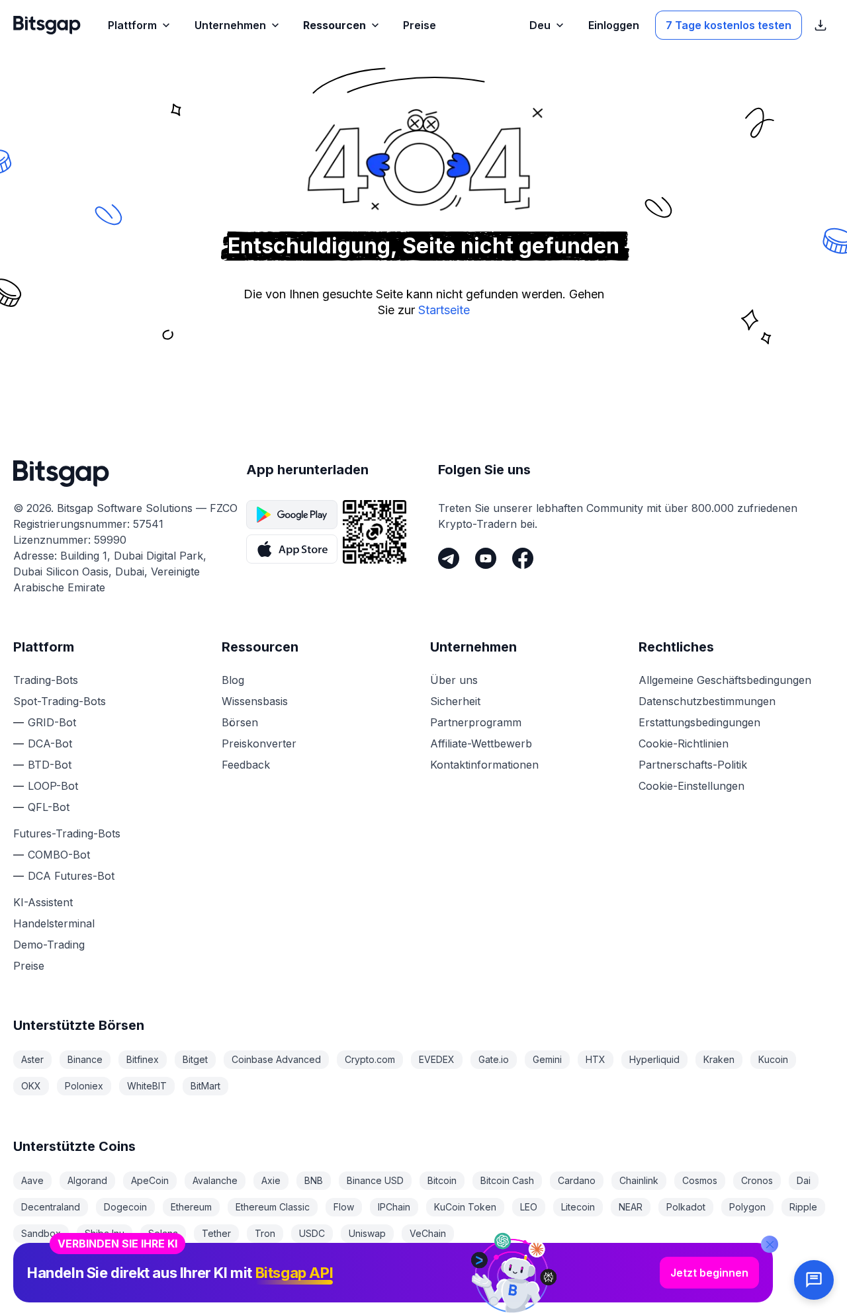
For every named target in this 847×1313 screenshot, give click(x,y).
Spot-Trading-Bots (59, 701)
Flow (344, 1206)
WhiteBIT (147, 1085)
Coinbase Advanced (276, 1059)
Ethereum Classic (273, 1206)
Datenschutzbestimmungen (707, 701)
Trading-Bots (45, 680)
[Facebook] (522, 558)
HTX (595, 1059)
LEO (528, 1206)
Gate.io (493, 1059)
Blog (233, 680)
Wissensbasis (255, 701)
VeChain (428, 1233)
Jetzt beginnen (709, 1272)
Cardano (577, 1180)
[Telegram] (448, 558)
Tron (265, 1233)
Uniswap (367, 1233)
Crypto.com (370, 1059)
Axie (271, 1180)
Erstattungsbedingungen (699, 722)
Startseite (444, 310)
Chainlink (638, 1180)
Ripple (803, 1206)
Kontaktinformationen (484, 764)
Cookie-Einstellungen (691, 785)
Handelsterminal (54, 923)
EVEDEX (437, 1059)
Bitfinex (142, 1059)
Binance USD (375, 1180)
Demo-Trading (49, 944)
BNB (313, 1180)
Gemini (547, 1059)
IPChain (394, 1206)
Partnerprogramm (475, 722)
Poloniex (84, 1085)
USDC (312, 1233)
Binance (85, 1059)
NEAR (631, 1206)
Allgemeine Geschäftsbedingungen (725, 680)
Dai (804, 1180)
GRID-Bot (52, 722)
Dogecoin (125, 1206)
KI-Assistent (43, 902)
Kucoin (773, 1059)
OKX (31, 1085)
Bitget (195, 1059)
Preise (28, 965)
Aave (32, 1180)
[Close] (769, 1244)
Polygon (747, 1206)
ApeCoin (150, 1180)
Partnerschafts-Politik (693, 764)
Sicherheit (455, 701)
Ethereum (191, 1206)
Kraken (719, 1059)
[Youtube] (485, 558)
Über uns (454, 680)
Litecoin (578, 1206)
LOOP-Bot (53, 785)
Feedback (246, 764)
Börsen (240, 722)
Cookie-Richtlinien (684, 743)
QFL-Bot (48, 807)
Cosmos (699, 1180)
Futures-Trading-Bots (66, 833)
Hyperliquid (654, 1059)
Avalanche (215, 1180)
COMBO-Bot (59, 854)
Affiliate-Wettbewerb (481, 743)
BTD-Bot (49, 764)
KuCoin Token (465, 1206)
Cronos (757, 1180)
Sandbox (41, 1233)
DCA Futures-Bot (71, 875)
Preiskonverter (259, 743)
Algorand (87, 1180)
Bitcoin (442, 1180)
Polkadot (685, 1206)
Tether (216, 1233)
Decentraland (50, 1206)
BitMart (205, 1085)
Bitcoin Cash (507, 1180)
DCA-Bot (50, 743)
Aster (32, 1059)
